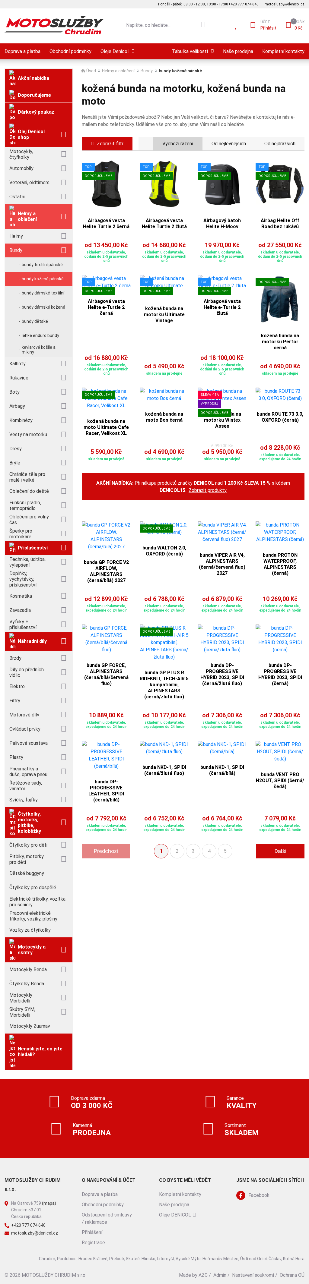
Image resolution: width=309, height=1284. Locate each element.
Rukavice (18, 378)
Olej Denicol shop (31, 134)
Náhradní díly (32, 641)
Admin (219, 1275)
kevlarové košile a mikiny (39, 349)
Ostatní (17, 197)
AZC (203, 1275)
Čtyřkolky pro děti (28, 845)
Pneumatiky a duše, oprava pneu (28, 771)
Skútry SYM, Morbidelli (22, 1012)
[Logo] (54, 25)
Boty (14, 392)
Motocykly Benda (28, 969)
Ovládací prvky (24, 729)
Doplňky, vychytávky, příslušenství (23, 579)
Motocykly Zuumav (29, 1026)
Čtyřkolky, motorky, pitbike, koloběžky (29, 822)
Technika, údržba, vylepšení (27, 562)
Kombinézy (21, 420)
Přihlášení (92, 1232)
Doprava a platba (22, 51)
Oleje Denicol (114, 51)
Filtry (14, 700)
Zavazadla (20, 610)
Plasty (16, 757)
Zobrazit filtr (110, 143)
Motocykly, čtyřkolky (21, 154)
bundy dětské (35, 321)
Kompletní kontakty (283, 51)
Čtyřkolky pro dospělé (32, 887)
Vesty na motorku (28, 434)
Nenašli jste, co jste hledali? (40, 1051)
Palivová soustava (28, 743)
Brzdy (15, 658)
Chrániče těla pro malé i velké (27, 477)
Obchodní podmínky (70, 51)
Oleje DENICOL (175, 1215)
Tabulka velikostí (190, 51)
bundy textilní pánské (42, 264)
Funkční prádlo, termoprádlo (25, 505)
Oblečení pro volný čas (29, 519)
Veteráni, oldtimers (29, 182)
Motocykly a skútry (32, 949)
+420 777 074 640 (243, 4)
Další (280, 851)
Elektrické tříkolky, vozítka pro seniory (37, 902)
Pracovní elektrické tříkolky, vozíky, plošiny (33, 916)
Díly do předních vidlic (26, 672)
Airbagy (17, 406)
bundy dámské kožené (43, 307)
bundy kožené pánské (43, 278)
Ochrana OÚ (292, 1275)
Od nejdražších (279, 143)
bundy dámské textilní (43, 293)
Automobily (21, 168)
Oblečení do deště (29, 491)
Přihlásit (268, 28)
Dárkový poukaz (36, 112)
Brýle (14, 463)
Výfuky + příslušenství (23, 624)
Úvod (91, 70)
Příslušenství (33, 548)
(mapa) (49, 1203)
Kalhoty (17, 364)
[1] (203, 25)
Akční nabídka (33, 78)
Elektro (17, 686)
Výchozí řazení (177, 143)
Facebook (258, 1195)
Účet (265, 22)
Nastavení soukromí (253, 1275)
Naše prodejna (238, 51)
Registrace (93, 1242)
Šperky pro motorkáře (20, 534)
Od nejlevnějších (229, 143)
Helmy (16, 236)
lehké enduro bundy (40, 335)
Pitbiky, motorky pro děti (26, 859)
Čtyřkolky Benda (26, 984)
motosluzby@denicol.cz (284, 4)
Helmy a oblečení (27, 216)
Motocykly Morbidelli (20, 998)
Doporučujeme (34, 95)
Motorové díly (24, 715)
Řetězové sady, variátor (25, 785)
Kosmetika (20, 596)
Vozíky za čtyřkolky (30, 930)
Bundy (15, 250)
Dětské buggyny (26, 873)
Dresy (15, 449)
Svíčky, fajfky (23, 800)
